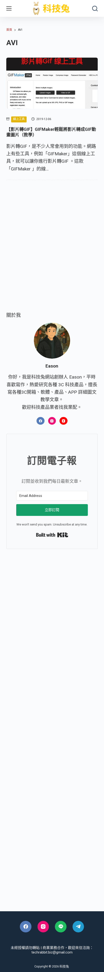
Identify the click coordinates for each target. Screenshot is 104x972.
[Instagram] (52, 421)
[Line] (61, 926)
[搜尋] (95, 8)
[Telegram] (78, 926)
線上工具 (19, 119)
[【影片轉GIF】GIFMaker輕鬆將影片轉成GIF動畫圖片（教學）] (52, 83)
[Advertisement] (52, 252)
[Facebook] (41, 421)
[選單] (9, 8)
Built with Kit (52, 535)
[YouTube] (63, 421)
